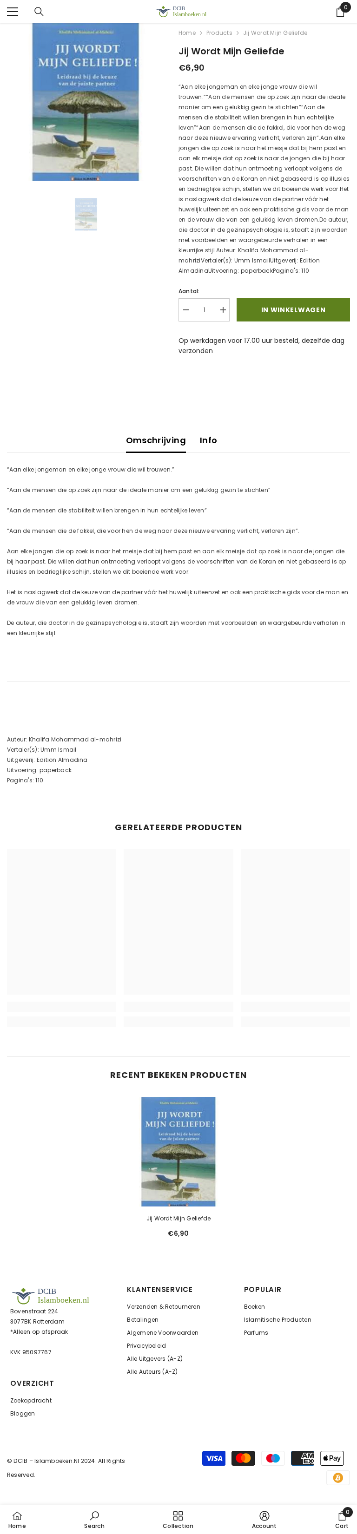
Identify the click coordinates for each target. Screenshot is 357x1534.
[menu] (12, 11)
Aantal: (189, 291)
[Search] (39, 11)
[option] (86, 102)
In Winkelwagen (293, 310)
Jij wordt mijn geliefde (178, 1218)
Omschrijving (156, 440)
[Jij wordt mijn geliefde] (178, 1151)
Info (208, 440)
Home (187, 33)
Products (219, 33)
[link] (61, 1007)
